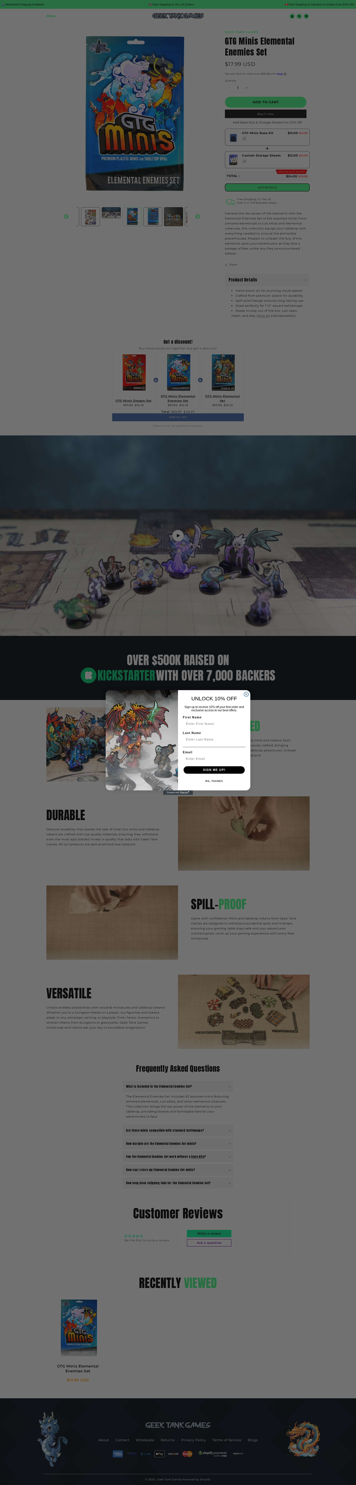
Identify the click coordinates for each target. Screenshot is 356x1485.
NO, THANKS (214, 781)
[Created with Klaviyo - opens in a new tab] (178, 792)
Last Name (192, 733)
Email (187, 752)
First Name (192, 717)
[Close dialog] (246, 694)
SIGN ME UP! (214, 769)
